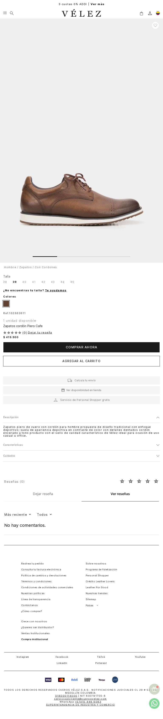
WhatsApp (80, 701)
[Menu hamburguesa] (5, 13)
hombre (10, 267)
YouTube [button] (140, 656)
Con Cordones (46, 267)
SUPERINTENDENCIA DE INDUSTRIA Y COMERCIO (80, 704)
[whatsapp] (154, 703)
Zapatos (25, 267)
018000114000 (66, 695)
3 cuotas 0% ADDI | (82, 4)
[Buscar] (12, 13)
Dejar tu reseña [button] (40, 332)
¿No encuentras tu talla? (34, 290)
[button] (141, 13)
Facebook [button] (62, 656)
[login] (150, 13)
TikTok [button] (101, 656)
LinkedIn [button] (62, 663)
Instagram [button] (23, 656)
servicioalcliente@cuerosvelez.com (80, 698)
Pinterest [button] (101, 663)
